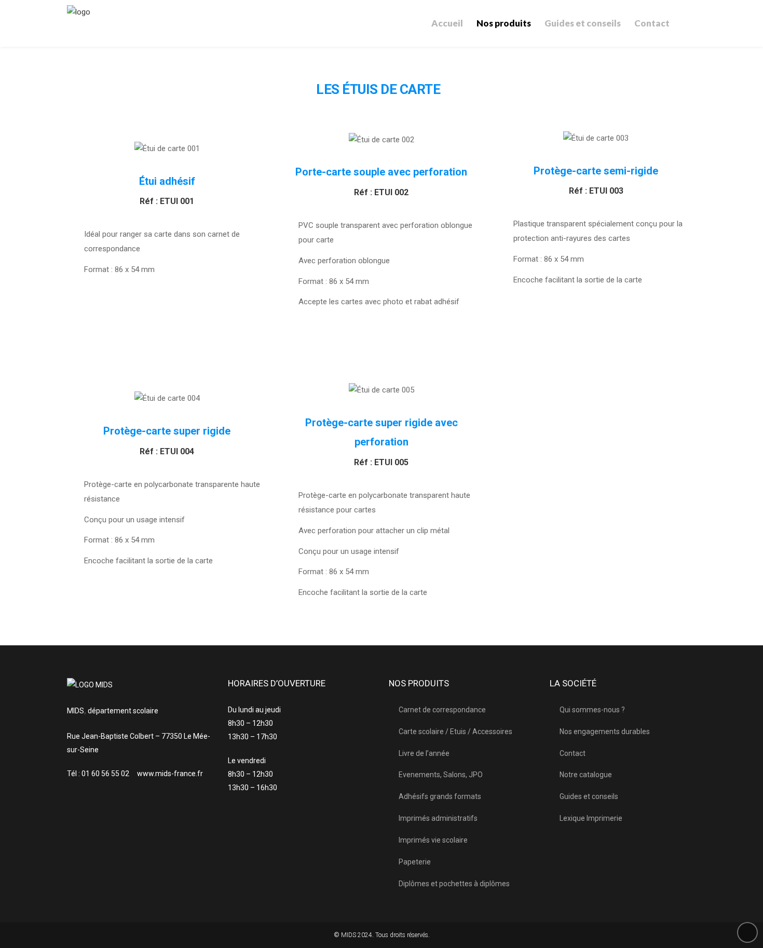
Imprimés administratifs (438, 818)
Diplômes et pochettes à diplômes (454, 883)
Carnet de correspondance (442, 710)
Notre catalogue (586, 774)
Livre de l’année (424, 753)
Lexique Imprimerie (591, 818)
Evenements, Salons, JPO (441, 774)
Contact (572, 753)
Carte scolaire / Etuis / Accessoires (455, 731)
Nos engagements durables (605, 731)
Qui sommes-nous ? (592, 710)
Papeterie (415, 862)
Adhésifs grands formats (440, 796)
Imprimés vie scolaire (433, 840)
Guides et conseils (589, 796)
